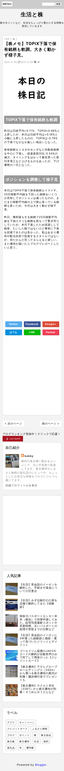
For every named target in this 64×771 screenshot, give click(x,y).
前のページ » (50, 423)
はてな (13, 332)
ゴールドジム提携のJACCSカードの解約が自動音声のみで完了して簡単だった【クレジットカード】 (38, 655)
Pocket (50, 332)
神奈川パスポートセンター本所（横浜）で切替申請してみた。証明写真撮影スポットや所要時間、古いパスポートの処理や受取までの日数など (38, 622)
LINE (32, 332)
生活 (36, 741)
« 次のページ (13, 423)
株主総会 (46, 735)
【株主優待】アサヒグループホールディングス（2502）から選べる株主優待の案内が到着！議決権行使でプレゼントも (38, 673)
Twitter (13, 324)
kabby (29, 456)
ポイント (24, 735)
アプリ (11, 722)
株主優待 (24, 741)
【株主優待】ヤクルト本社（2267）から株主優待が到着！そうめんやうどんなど (38, 689)
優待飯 (30, 747)
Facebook (32, 324)
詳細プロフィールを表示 (21, 485)
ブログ (11, 735)
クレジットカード (17, 728)
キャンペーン (27, 722)
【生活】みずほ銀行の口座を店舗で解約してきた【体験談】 (38, 603)
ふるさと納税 (39, 728)
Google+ (50, 324)
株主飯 (11, 741)
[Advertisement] (32, 281)
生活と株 (32, 14)
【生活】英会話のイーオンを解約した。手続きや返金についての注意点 (38, 588)
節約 (46, 741)
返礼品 (11, 747)
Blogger (40, 764)
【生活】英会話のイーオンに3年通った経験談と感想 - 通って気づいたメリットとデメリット (38, 640)
